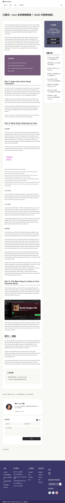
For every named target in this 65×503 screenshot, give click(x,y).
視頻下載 (6, 487)
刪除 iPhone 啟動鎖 (18, 472)
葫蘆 (15, 42)
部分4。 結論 (11, 71)
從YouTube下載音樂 (18, 485)
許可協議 (31, 477)
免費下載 (54, 39)
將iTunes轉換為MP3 (18, 474)
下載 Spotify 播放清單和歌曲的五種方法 (17, 379)
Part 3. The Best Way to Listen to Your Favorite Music (20, 68)
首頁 (5, 394)
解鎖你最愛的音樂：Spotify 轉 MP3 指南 (17, 377)
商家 (10, 5)
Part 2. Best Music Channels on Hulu (16, 65)
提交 (31, 438)
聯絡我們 (40, 472)
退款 (39, 479)
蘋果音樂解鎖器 (7, 474)
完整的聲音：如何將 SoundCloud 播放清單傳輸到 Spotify (54, 97)
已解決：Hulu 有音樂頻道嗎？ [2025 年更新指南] (22, 394)
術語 (30, 474)
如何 (15, 5)
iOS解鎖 (8, 394)
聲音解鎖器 (6, 485)
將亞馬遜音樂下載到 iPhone (20, 480)
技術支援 (21, 5)
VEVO (19, 207)
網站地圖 (40, 482)
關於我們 (31, 472)
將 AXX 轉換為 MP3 (18, 483)
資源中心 (40, 477)
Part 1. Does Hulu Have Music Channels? (17, 63)
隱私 (30, 479)
